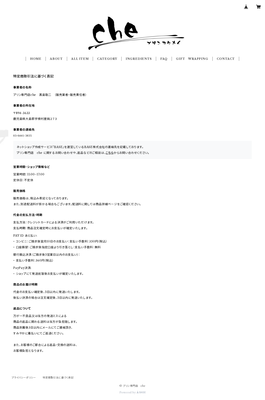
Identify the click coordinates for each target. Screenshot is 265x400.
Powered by (128, 392)
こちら (109, 153)
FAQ (163, 59)
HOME (35, 59)
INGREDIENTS (139, 59)
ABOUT (56, 59)
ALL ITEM (80, 59)
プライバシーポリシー (24, 377)
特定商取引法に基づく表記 (58, 377)
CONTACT (226, 59)
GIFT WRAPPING (192, 59)
